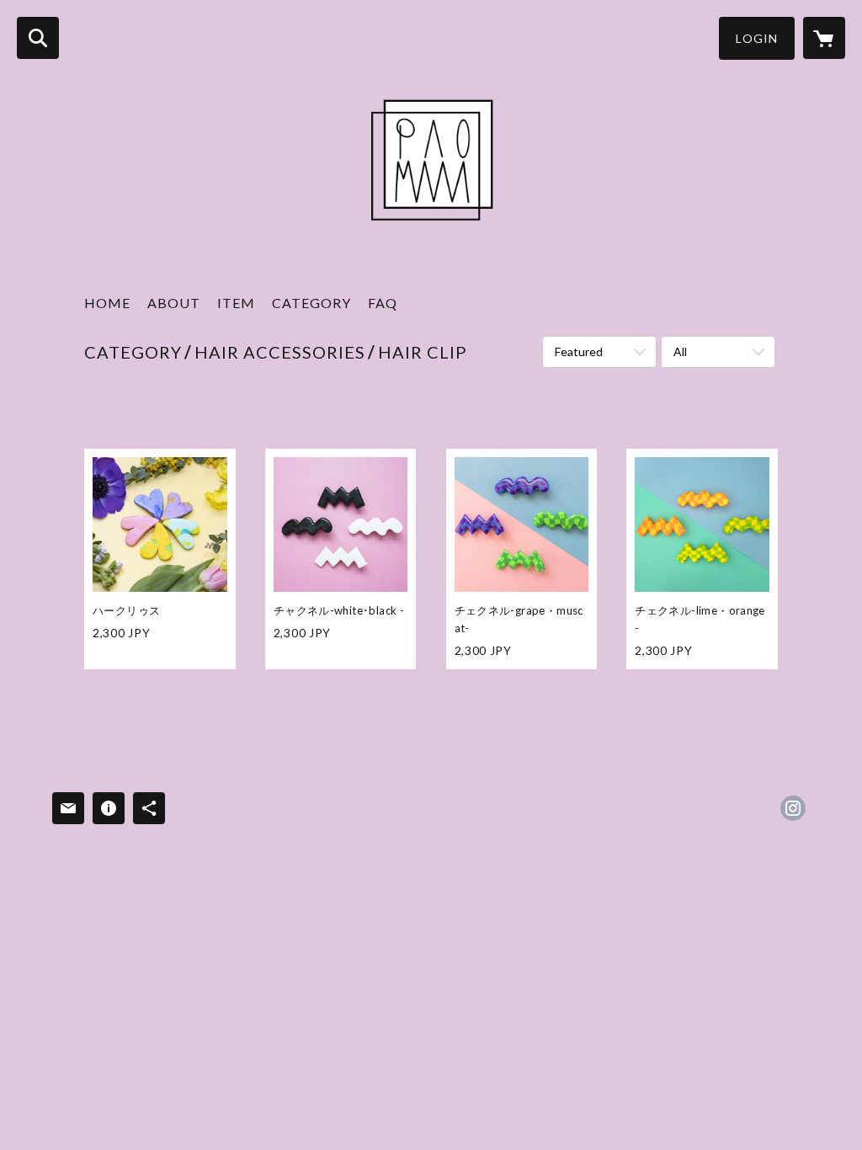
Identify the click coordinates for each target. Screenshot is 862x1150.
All (680, 351)
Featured (579, 351)
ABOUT (173, 303)
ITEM (236, 303)
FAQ (382, 303)
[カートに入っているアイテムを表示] (824, 38)
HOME (107, 303)
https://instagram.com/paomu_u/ (793, 808)
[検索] (38, 38)
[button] (757, 38)
